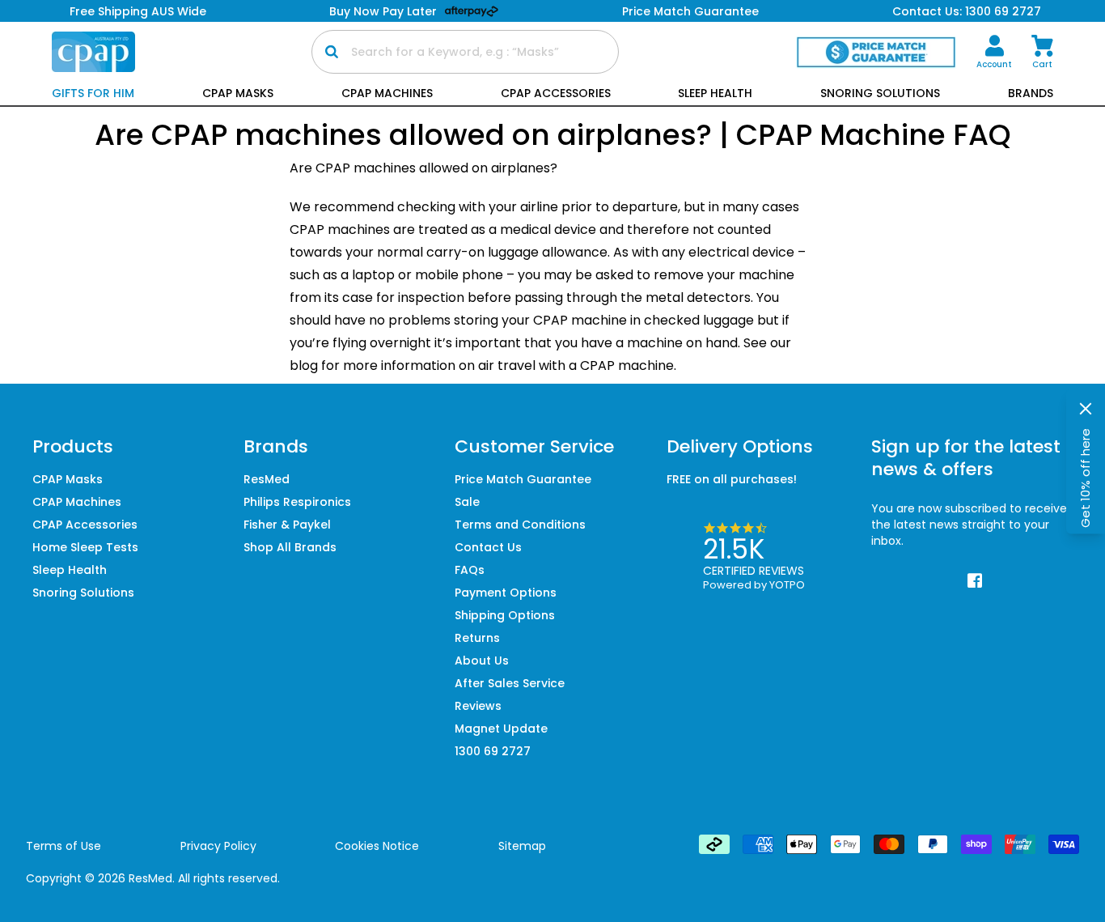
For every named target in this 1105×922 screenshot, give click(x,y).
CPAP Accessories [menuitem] (85, 524)
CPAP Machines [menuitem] (76, 502)
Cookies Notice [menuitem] (377, 846)
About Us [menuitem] (482, 660)
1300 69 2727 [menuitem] (493, 751)
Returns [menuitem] (477, 638)
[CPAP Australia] (93, 52)
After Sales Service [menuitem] (510, 683)
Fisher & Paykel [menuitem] (287, 524)
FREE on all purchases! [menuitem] (732, 479)
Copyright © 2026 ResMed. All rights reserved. (153, 878)
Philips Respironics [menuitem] (297, 502)
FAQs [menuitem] (470, 570)
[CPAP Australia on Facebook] (975, 581)
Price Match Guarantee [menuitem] (523, 479)
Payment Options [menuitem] (506, 592)
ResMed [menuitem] (266, 479)
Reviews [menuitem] (478, 706)
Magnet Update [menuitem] (501, 728)
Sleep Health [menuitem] (69, 570)
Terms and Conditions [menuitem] (520, 524)
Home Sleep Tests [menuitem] (85, 547)
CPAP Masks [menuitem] (67, 479)
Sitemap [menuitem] (522, 846)
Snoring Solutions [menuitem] (83, 592)
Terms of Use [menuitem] (63, 846)
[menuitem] (994, 52)
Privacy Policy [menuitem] (218, 846)
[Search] (331, 52)
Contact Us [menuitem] (488, 547)
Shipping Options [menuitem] (505, 615)
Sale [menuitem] (467, 502)
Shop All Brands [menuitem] (290, 547)
